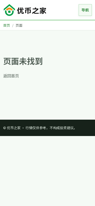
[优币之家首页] (25, 10)
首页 (6, 25)
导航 (85, 9)
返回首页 (11, 75)
